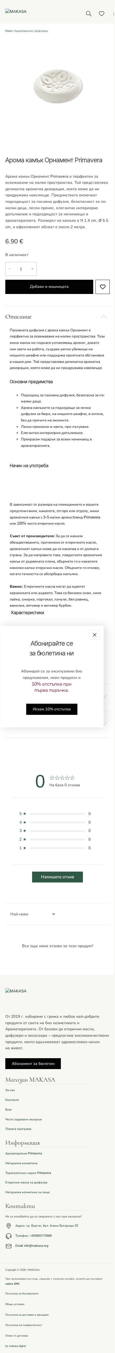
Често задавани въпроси (23, 1119)
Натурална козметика (21, 1163)
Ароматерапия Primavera (23, 1153)
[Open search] (89, 13)
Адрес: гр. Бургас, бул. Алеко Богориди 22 (46, 1226)
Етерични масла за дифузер (26, 1182)
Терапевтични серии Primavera (28, 1173)
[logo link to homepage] (38, 13)
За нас (10, 1090)
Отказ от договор (16, 1335)
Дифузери (41, 31)
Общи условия (14, 1304)
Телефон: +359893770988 (33, 1236)
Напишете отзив (57, 877)
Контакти (12, 1100)
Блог (8, 1110)
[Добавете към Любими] (102, 287)
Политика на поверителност (23, 1325)
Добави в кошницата (49, 286)
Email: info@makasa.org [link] (31, 1246)
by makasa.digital (15, 1346)
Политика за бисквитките (21, 1293)
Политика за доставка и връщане (27, 1314)
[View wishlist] (101, 13)
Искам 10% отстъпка (52, 709)
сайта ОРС (12, 1284)
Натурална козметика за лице (27, 1192)
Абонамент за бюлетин (33, 1063)
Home (8, 31)
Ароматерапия (23, 31)
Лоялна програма (18, 1129)
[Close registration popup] (94, 634)
